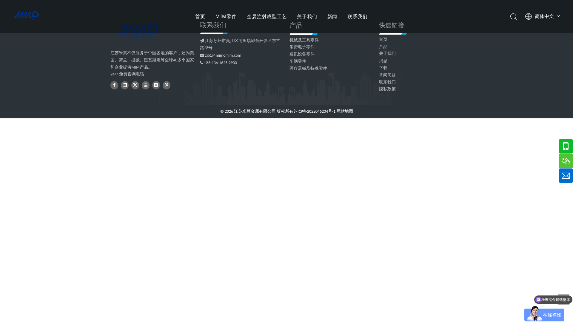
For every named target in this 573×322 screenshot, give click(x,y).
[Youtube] (146, 85)
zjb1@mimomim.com (223, 55)
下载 (383, 68)
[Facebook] (114, 85)
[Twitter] (135, 85)
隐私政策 (387, 89)
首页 (200, 16)
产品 (383, 47)
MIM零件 (226, 16)
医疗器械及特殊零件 (308, 68)
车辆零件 (297, 61)
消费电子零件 (302, 47)
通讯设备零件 (302, 54)
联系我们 (357, 16)
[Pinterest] (166, 85)
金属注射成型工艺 (267, 16)
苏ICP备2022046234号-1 (314, 111)
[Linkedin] (125, 85)
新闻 (332, 16)
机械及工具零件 (304, 40)
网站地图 (344, 111)
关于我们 (307, 16)
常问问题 (387, 75)
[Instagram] (156, 85)
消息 (383, 61)
